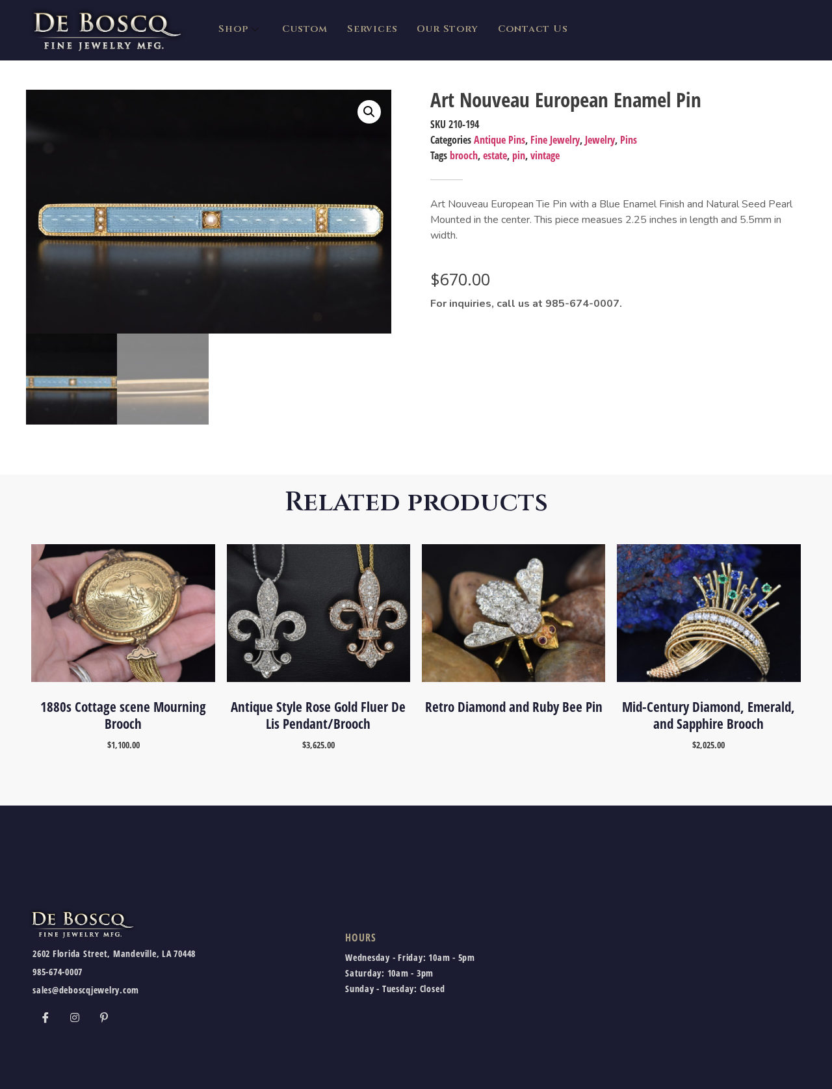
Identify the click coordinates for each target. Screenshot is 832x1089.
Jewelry (600, 140)
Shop (233, 29)
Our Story (447, 29)
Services (372, 29)
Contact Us (533, 29)
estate (495, 155)
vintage (545, 155)
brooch (464, 155)
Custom (305, 29)
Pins (628, 140)
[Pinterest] (104, 1017)
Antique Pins (499, 140)
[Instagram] (74, 1017)
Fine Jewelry (555, 140)
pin (518, 155)
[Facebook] (45, 1017)
